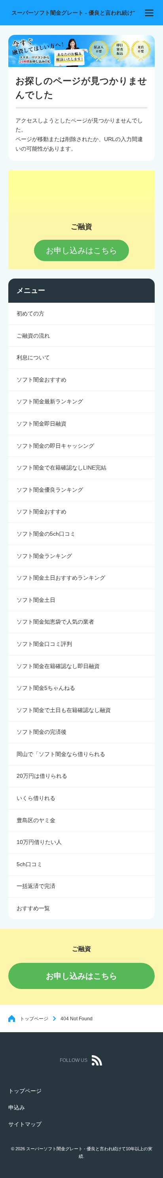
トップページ (34, 1018)
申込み (16, 1107)
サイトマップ (25, 1124)
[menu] (149, 12)
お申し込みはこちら (81, 976)
